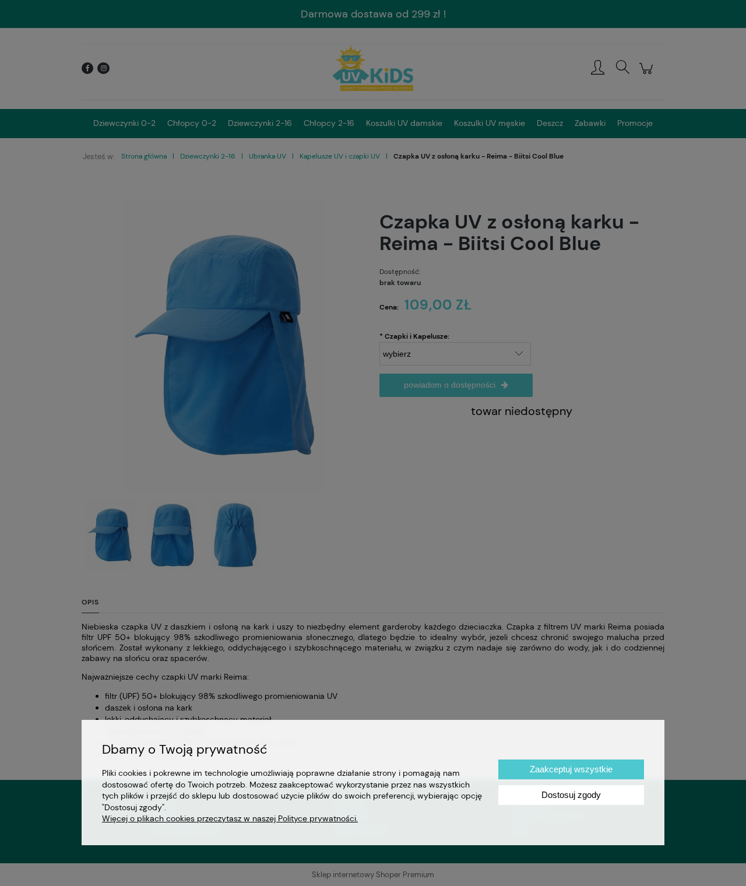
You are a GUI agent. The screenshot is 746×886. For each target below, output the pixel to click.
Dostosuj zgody (571, 795)
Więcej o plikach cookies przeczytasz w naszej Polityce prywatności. (230, 818)
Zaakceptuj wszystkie (571, 769)
